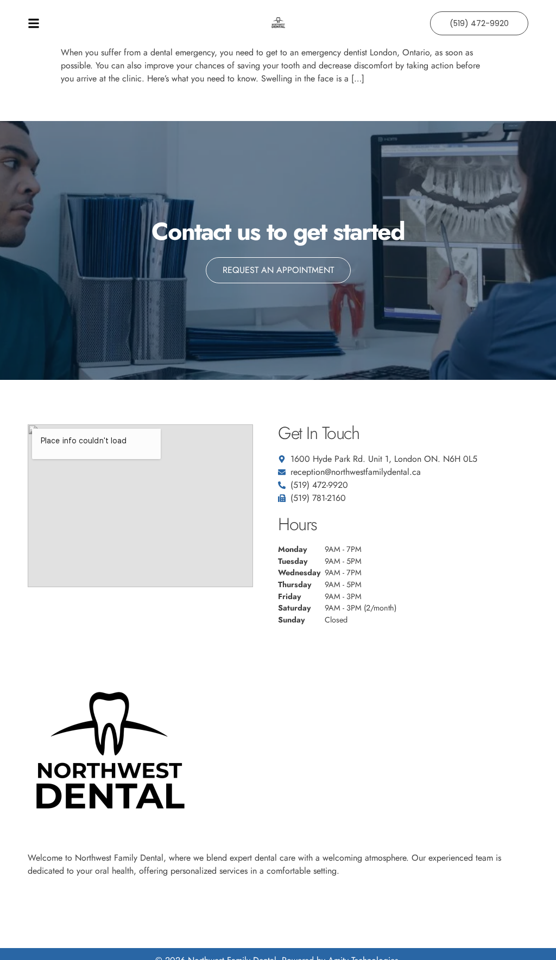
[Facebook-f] (32, 899)
